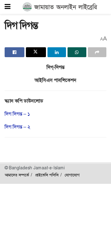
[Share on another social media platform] (97, 52)
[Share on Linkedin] (56, 52)
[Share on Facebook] (14, 52)
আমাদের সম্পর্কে (17, 175)
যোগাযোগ (72, 175)
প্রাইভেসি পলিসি (47, 175)
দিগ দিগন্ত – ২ (17, 127)
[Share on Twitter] (36, 52)
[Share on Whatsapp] (77, 52)
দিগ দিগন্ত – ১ (17, 114)
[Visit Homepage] (60, 7)
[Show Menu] (7, 7)
